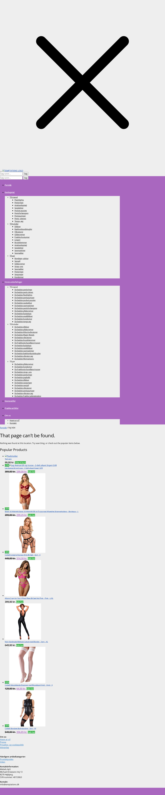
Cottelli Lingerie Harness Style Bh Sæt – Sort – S (22, 555)
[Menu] (1, 171)
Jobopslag (4, 747)
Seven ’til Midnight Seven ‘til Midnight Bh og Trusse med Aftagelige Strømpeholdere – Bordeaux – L (41, 511)
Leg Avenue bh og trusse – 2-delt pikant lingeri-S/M (24, 468)
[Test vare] (11, 456)
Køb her (31, 471)
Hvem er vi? (5, 739)
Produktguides (6, 759)
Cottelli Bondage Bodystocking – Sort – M (20, 728)
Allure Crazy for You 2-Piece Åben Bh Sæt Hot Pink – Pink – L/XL (29, 598)
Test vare (8, 459)
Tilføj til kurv (20, 462)
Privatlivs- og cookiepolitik (12, 744)
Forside (3, 427)
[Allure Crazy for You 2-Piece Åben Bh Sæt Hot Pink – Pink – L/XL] (23, 595)
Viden (2, 762)
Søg (25, 173)
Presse (3, 742)
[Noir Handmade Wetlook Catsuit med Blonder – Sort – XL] (23, 639)
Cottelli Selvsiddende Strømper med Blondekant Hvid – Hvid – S (29, 685)
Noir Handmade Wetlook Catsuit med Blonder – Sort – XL (26, 642)
